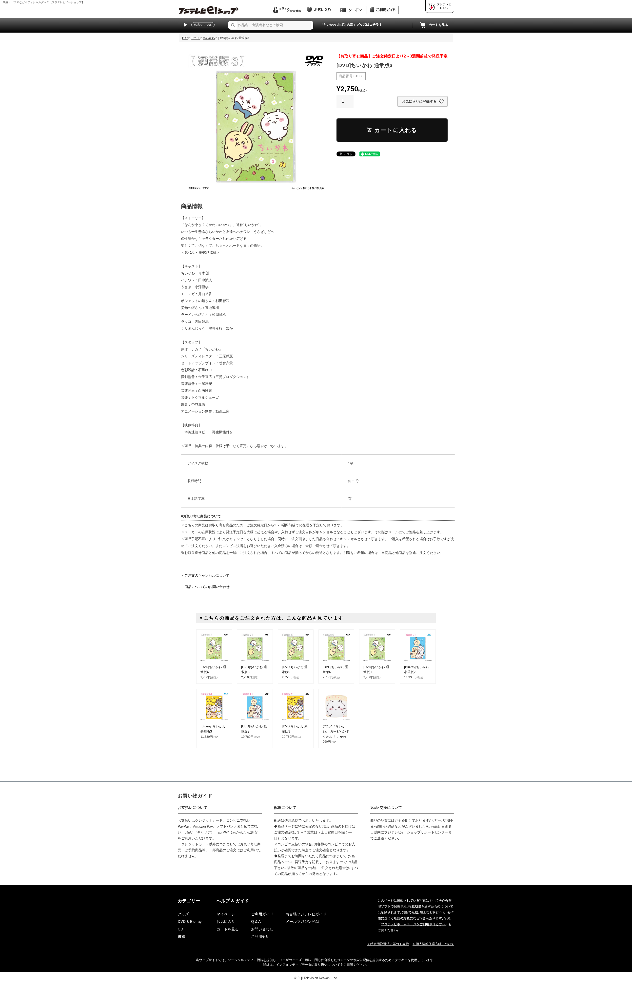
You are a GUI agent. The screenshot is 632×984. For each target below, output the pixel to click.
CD (180, 929)
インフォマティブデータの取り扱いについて (308, 964)
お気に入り (226, 921)
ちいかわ (209, 38)
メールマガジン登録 (302, 921)
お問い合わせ (262, 929)
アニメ (195, 38)
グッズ (183, 914)
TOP (185, 38)
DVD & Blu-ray (190, 921)
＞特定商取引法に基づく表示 (388, 944)
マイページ (226, 914)
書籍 (181, 936)
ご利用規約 (260, 936)
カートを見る (438, 25)
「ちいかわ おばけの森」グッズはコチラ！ (351, 24)
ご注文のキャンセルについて (206, 575)
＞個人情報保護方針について (433, 944)
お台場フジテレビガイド (306, 914)
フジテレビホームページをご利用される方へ (413, 924)
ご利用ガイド (262, 914)
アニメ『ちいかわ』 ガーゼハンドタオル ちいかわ (336, 731)
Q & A (256, 921)
